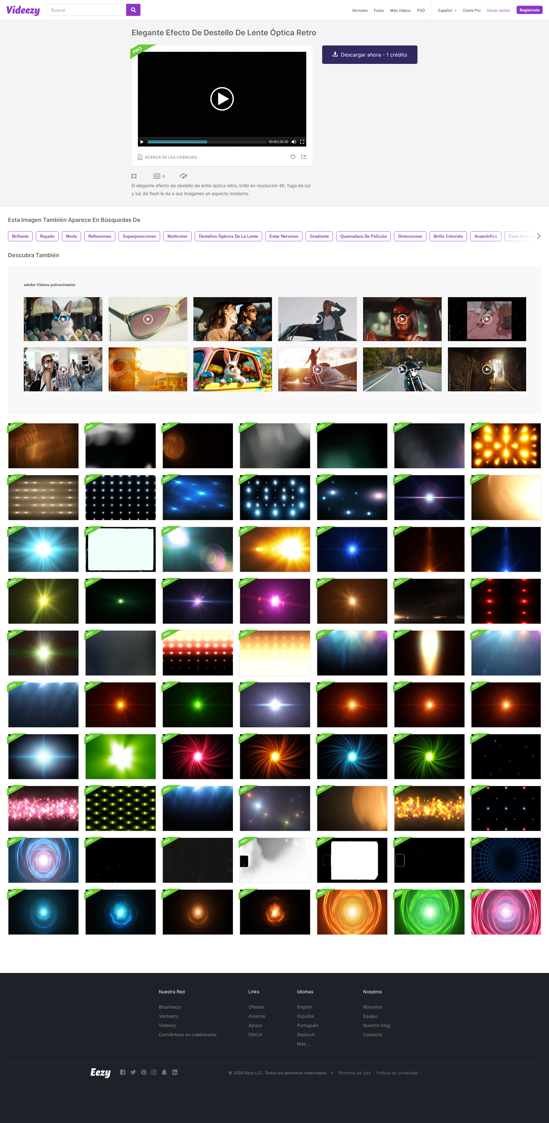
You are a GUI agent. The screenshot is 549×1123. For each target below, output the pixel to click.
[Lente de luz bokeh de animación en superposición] (197, 446)
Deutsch (306, 1034)
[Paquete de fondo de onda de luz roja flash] (197, 653)
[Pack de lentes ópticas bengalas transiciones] (197, 549)
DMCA (255, 1034)
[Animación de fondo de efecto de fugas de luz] (120, 446)
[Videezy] (23, 11)
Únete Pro (472, 10)
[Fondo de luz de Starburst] (352, 549)
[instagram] (153, 1072)
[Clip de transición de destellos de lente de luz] (429, 601)
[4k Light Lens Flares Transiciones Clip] (429, 497)
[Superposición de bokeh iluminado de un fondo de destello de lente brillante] (352, 446)
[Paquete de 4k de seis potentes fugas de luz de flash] (429, 653)
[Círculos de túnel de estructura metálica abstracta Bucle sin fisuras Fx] (506, 860)
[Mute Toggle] (293, 141)
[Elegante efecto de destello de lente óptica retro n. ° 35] (43, 446)
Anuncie (256, 1016)
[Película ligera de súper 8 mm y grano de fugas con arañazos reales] (429, 860)
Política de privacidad (397, 1072)
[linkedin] (174, 1072)
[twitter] (133, 1072)
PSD (421, 10)
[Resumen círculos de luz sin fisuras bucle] (43, 912)
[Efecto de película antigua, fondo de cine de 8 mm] (120, 549)
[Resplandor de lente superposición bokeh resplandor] (506, 497)
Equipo (370, 1016)
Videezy (167, 1025)
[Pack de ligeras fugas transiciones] (120, 601)
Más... (303, 1043)
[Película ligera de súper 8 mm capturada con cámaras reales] (352, 860)
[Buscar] (133, 10)
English (304, 1007)
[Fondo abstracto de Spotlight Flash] (43, 497)
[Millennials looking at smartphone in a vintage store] (63, 370)
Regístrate (529, 10)
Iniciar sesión (498, 10)
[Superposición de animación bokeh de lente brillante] (275, 446)
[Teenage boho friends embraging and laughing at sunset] (317, 370)
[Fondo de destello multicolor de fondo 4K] (352, 653)
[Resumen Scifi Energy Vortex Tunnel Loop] (43, 860)
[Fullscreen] (302, 141)
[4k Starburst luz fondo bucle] (275, 601)
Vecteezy (169, 1016)
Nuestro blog (376, 1025)
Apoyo (255, 1025)
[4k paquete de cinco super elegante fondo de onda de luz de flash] (275, 653)
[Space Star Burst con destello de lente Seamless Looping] (43, 653)
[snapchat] (164, 1072)
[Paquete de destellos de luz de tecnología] (506, 601)
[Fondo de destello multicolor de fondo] (506, 653)
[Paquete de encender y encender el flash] (275, 705)
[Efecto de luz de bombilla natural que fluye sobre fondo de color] (120, 653)
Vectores (360, 10)
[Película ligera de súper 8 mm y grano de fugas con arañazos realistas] (275, 860)
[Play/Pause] (142, 141)
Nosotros (372, 1007)
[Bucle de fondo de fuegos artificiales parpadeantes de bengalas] (506, 808)
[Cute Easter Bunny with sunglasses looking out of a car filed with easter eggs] (232, 370)
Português (308, 1025)
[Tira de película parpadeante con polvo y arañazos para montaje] (120, 860)
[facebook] (122, 1072)
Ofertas (256, 1007)
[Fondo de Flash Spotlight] (197, 808)
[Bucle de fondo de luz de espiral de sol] (197, 756)
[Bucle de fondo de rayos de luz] (275, 808)
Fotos (379, 10)
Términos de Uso (354, 1072)
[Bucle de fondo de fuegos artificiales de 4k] (197, 497)
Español (305, 1016)
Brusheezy (170, 1007)
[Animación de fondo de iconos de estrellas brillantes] (506, 756)
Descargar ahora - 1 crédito (374, 54)
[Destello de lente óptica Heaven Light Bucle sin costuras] (43, 549)
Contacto (372, 1034)
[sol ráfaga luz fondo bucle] (352, 705)
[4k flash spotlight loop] (352, 497)
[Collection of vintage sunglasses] (148, 320)
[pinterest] (143, 1072)
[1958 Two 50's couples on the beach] (487, 320)
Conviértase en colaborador (188, 1034)
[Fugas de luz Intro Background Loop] (120, 756)
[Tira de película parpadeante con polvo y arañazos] (197, 860)
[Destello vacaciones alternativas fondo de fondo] (120, 808)
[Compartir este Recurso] (304, 157)
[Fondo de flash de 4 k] (506, 446)
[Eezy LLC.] (101, 1072)
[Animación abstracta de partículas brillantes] (43, 808)
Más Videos (400, 10)
